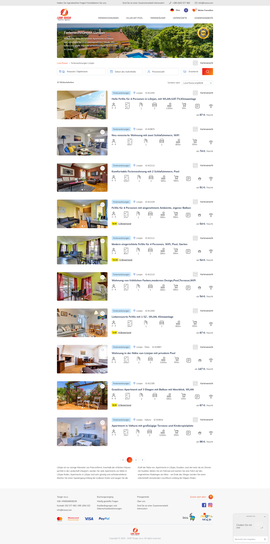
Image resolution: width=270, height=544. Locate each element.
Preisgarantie (143, 497)
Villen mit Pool (134, 18)
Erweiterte (193, 71)
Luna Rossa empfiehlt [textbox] (193, 83)
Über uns (141, 501)
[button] (82, 117)
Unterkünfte (180, 18)
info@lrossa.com (205, 3)
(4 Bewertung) (124, 332)
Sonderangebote (203, 18)
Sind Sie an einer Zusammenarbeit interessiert (143, 3)
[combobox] (162, 71)
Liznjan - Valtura (143, 419)
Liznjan (139, 93)
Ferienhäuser (157, 18)
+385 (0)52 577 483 (181, 3)
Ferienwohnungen (108, 18)
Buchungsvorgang (105, 497)
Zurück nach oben (198, 497)
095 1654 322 (84, 505)
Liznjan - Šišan (142, 347)
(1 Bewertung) (124, 223)
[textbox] (162, 71)
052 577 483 (70, 505)
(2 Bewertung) (124, 405)
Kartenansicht (206, 63)
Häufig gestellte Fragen (107, 501)
